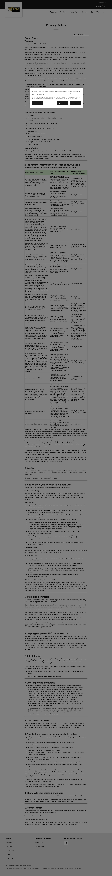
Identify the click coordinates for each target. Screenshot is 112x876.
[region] (56, 98)
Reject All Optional (63, 103)
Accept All (75, 103)
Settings (38, 103)
